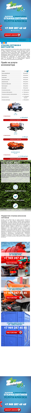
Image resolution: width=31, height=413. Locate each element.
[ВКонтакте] (2, 43)
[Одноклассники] (4, 43)
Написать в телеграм (15, 120)
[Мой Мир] (6, 43)
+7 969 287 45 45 (15, 27)
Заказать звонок (11, 35)
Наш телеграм (12, 263)
